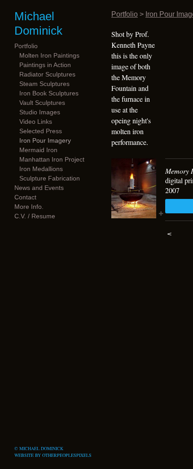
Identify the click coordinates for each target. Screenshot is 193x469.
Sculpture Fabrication (49, 178)
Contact (25, 197)
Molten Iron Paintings (49, 55)
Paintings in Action (45, 64)
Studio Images (39, 112)
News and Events (39, 187)
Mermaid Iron (38, 149)
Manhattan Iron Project (51, 159)
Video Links (35, 121)
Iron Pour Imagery (45, 140)
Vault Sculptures (42, 102)
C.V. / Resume (34, 216)
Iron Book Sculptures (49, 93)
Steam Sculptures (44, 83)
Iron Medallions (41, 168)
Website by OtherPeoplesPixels (53, 455)
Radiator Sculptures (47, 74)
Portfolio (26, 46)
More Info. (29, 206)
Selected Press (40, 131)
